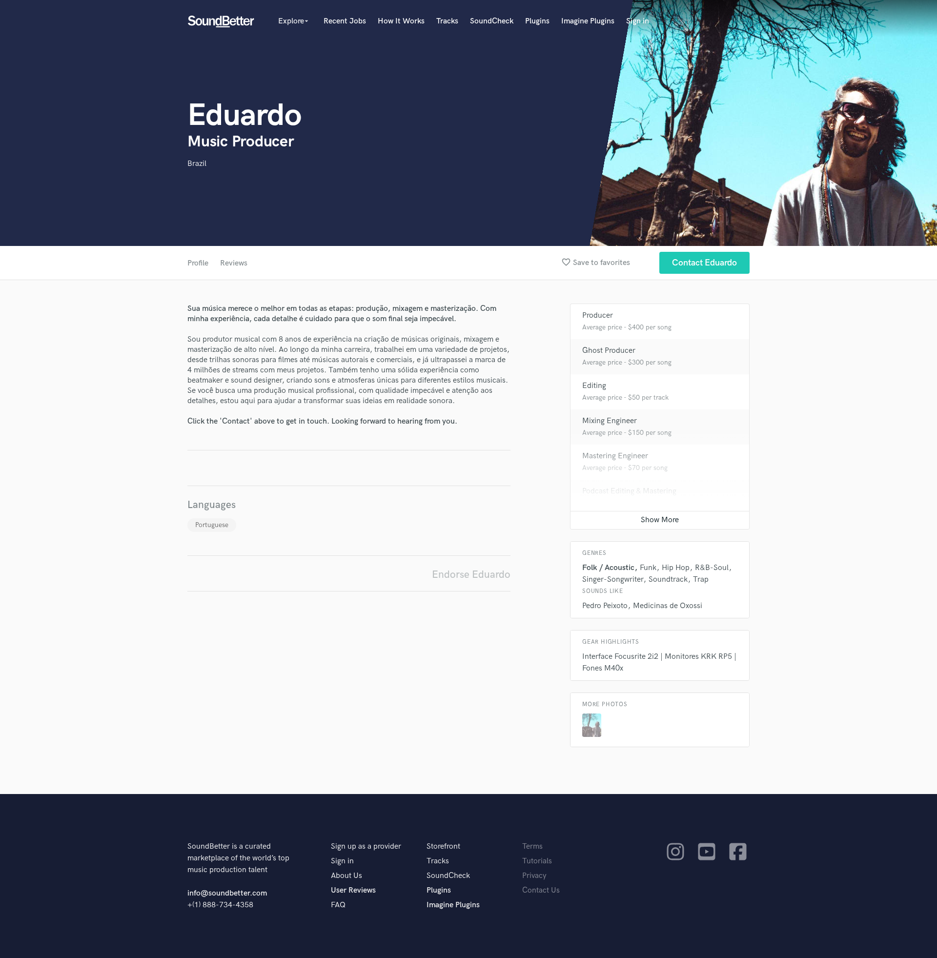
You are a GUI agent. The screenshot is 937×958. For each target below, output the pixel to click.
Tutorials (537, 861)
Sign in (637, 21)
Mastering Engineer (615, 456)
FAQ (338, 905)
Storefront (443, 846)
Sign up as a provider (366, 846)
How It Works (401, 21)
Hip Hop (676, 567)
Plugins (537, 21)
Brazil (196, 163)
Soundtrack (668, 579)
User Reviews (353, 890)
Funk (648, 567)
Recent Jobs (345, 21)
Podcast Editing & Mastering (629, 491)
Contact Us (541, 890)
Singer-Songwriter (612, 579)
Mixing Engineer (609, 421)
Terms (532, 846)
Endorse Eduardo (471, 575)
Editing (594, 385)
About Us (346, 875)
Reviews (233, 263)
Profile (197, 263)
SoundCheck (491, 21)
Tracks (447, 21)
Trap (701, 579)
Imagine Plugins (587, 21)
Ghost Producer (608, 350)
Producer (597, 315)
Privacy (534, 875)
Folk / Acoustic (608, 567)
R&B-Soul (712, 567)
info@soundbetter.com (227, 893)
